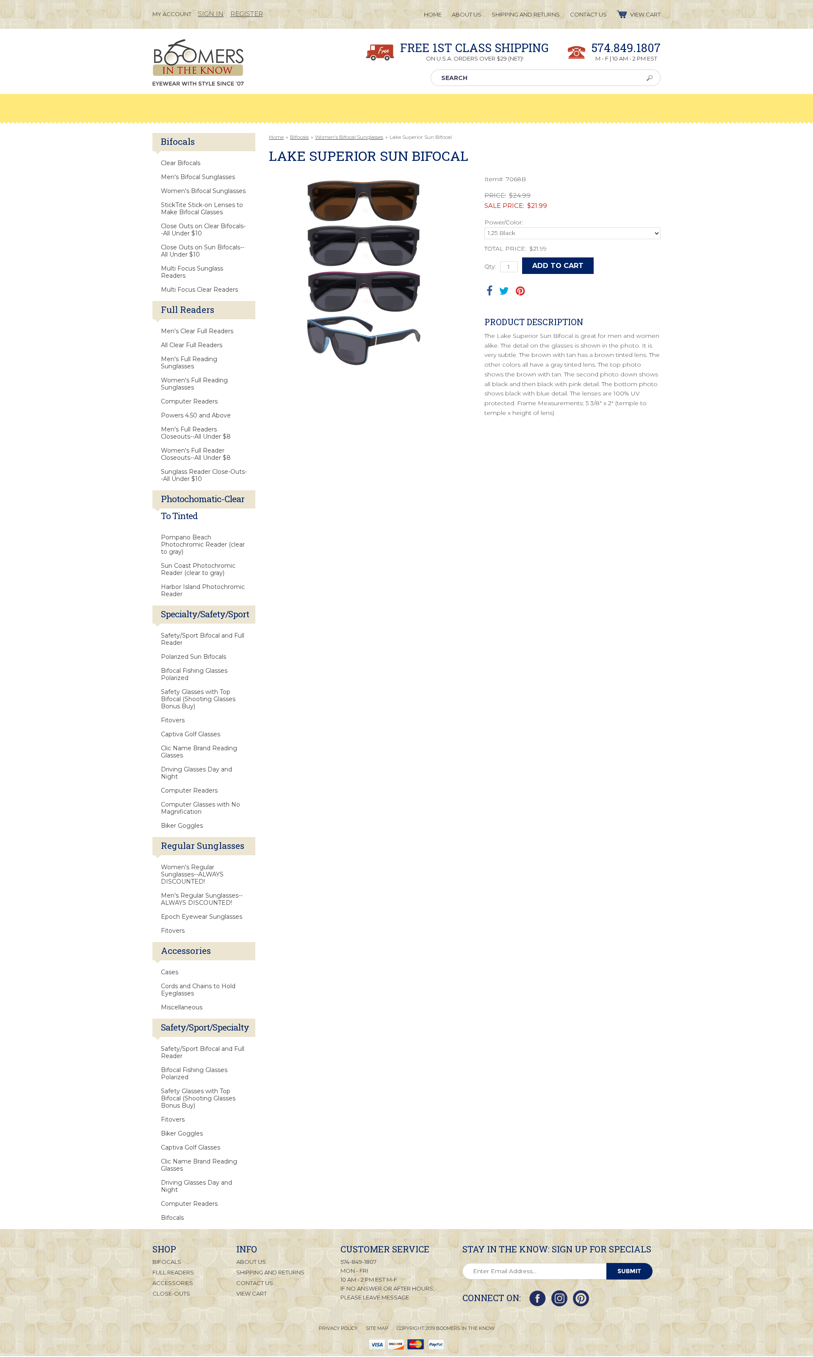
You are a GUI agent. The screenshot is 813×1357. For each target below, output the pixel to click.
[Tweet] (504, 291)
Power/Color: (503, 222)
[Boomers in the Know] (198, 79)
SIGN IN (211, 14)
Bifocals (299, 137)
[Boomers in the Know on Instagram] (559, 1298)
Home (276, 137)
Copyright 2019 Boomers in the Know (446, 1328)
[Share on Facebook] (489, 291)
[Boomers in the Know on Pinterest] (581, 1298)
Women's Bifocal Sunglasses (349, 137)
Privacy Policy (338, 1328)
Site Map (377, 1328)
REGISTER (246, 14)
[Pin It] (520, 291)
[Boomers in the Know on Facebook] (537, 1298)
